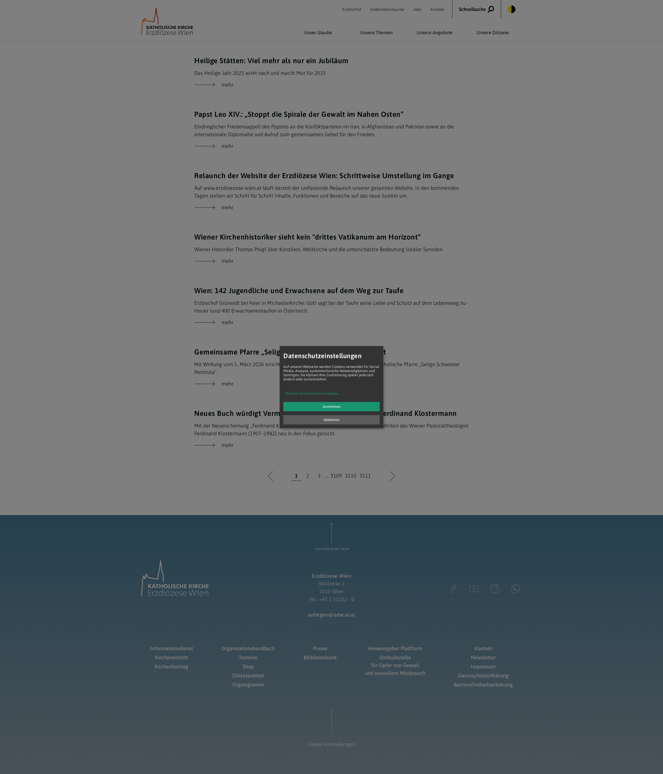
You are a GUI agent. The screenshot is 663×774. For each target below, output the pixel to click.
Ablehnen (332, 420)
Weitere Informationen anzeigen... (313, 393)
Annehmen (332, 406)
